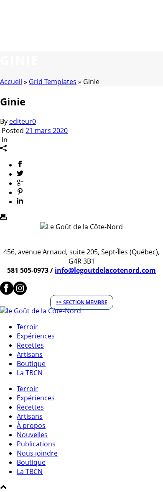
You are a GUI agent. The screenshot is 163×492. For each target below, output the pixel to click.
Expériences (36, 336)
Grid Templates (52, 81)
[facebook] (6, 292)
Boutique (31, 363)
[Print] (3, 217)
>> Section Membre (81, 302)
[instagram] (20, 292)
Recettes (30, 345)
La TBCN (30, 372)
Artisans (30, 354)
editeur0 (22, 121)
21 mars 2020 (46, 130)
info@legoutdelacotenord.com (105, 270)
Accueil (11, 81)
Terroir (27, 326)
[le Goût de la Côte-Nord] (40, 310)
